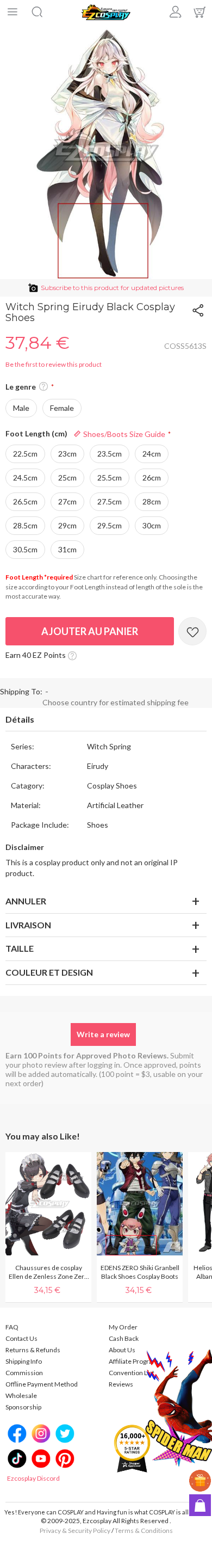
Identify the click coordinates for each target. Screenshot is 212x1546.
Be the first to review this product (53, 364)
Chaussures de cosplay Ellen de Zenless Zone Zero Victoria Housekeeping (48, 1272)
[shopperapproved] (132, 1448)
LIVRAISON (28, 925)
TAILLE (19, 948)
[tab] (106, 720)
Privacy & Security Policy (75, 1530)
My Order (123, 1327)
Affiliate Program (133, 1361)
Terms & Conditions (144, 1530)
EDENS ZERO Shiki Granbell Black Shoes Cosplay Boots (140, 1272)
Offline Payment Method (41, 1384)
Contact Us (21, 1338)
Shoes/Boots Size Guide (123, 434)
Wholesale (21, 1395)
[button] (43, 387)
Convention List (131, 1373)
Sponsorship (23, 1407)
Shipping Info (23, 1361)
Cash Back (124, 1338)
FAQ (11, 1327)
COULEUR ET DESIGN (49, 972)
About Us (122, 1350)
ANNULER (25, 901)
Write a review (103, 1034)
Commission (24, 1373)
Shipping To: (21, 691)
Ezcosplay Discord (33, 1478)
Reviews (121, 1384)
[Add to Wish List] (192, 631)
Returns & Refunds (32, 1350)
